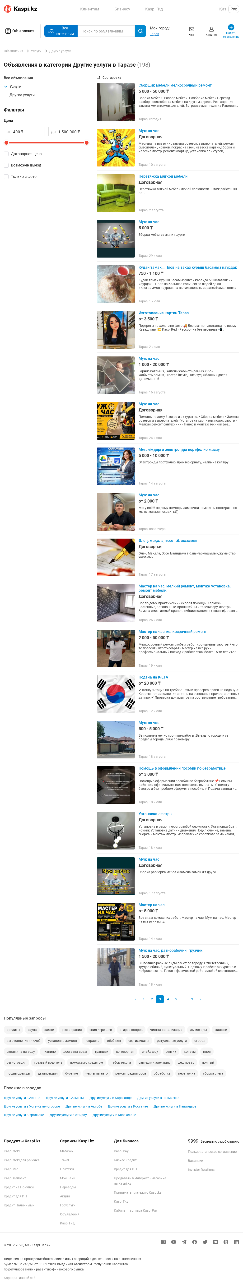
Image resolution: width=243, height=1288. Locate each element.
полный (208, 1062)
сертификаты (138, 1041)
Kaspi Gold (12, 1151)
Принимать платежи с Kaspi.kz (137, 1192)
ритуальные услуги (172, 1041)
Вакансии (195, 1161)
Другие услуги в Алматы (65, 1098)
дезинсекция (48, 1073)
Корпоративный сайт (20, 1278)
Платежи (67, 1169)
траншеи (101, 1051)
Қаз (222, 9)
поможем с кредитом (86, 1062)
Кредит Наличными (19, 1205)
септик (171, 1051)
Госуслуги (67, 1205)
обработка (162, 1073)
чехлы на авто (96, 1073)
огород (199, 1041)
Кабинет (211, 35)
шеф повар (186, 1062)
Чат (191, 35)
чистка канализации (166, 1030)
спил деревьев (100, 1030)
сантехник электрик (154, 1062)
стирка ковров (131, 1030)
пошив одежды (18, 1073)
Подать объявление (231, 34)
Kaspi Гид (67, 1223)
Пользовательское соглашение (212, 1152)
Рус (233, 9)
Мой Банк (67, 1178)
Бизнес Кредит (125, 1160)
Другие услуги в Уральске (24, 1115)
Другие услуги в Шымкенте (158, 1098)
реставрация (72, 1030)
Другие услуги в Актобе (83, 1106)
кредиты (13, 1030)
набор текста (121, 1062)
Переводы (68, 1187)
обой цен (114, 1041)
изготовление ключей (24, 1041)
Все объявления (18, 78)
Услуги (15, 86)
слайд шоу (150, 1051)
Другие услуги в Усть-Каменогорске (32, 1106)
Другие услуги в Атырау (68, 1115)
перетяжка (186, 1073)
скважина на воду (21, 1051)
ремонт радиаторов (130, 1073)
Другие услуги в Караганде (110, 1098)
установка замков (62, 1041)
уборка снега (213, 1073)
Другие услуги (22, 95)
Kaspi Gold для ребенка (22, 1160)
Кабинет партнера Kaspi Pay (136, 1210)
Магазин (67, 1151)
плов (207, 1051)
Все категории (65, 31)
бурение (71, 1073)
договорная (125, 1051)
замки (49, 1030)
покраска (91, 1041)
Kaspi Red (11, 1169)
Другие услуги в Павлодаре (175, 1106)
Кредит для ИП (15, 1196)
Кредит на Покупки (19, 1187)
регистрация (16, 1062)
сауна (32, 1030)
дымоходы (198, 1030)
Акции (65, 1196)
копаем (190, 1051)
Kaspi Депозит (15, 1178)
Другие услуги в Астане (22, 1098)
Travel (64, 1160)
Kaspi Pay (121, 1151)
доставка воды (75, 1051)
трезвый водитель (48, 1062)
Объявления (23, 31)
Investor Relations (201, 1170)
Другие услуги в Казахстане (114, 1115)
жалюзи (221, 1030)
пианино (49, 1051)
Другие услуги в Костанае (128, 1106)
